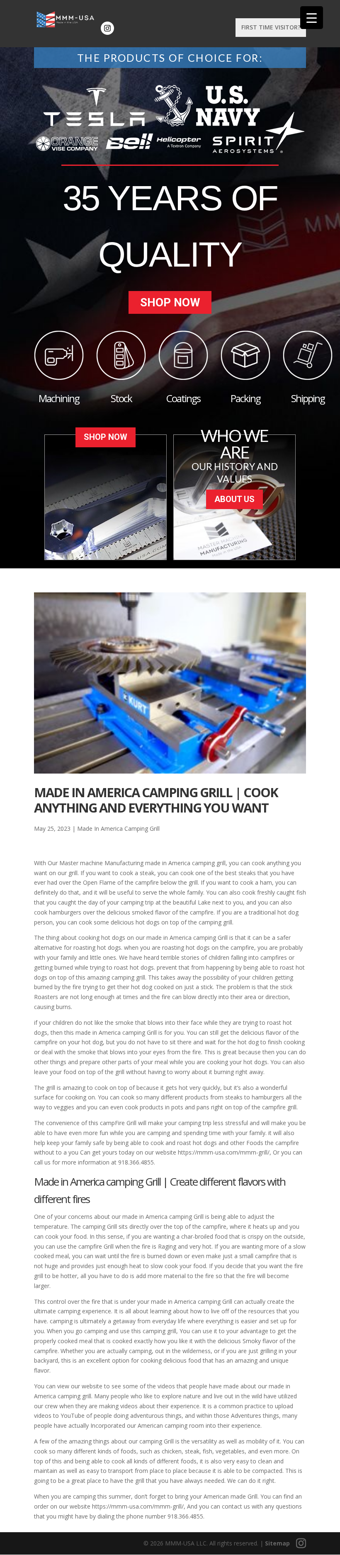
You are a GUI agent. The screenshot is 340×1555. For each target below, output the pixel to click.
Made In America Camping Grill (118, 828)
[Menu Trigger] (311, 17)
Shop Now (170, 302)
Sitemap (277, 1543)
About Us (234, 499)
